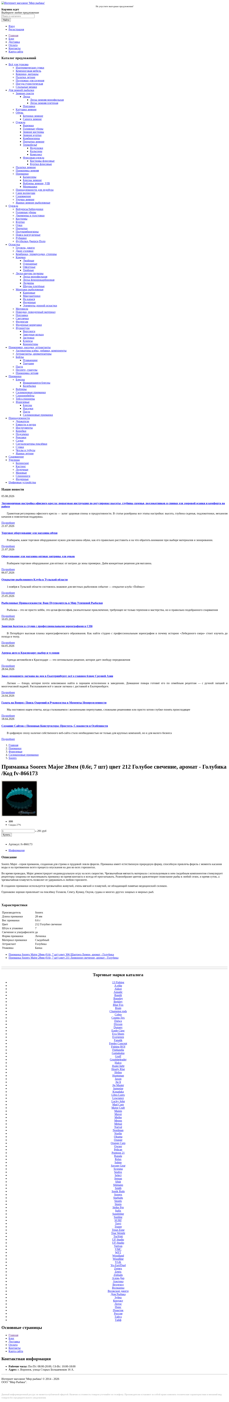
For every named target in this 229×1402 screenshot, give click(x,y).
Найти (6, 20)
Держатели (22, 421)
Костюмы (21, 218)
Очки (19, 225)
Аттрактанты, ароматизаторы (34, 353)
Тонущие (28, 363)
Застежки (28, 337)
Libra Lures (118, 1094)
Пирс (118, 1307)
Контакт (118, 1300)
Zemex (118, 1268)
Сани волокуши (25, 193)
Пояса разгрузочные (28, 234)
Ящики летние (25, 453)
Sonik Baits (118, 1191)
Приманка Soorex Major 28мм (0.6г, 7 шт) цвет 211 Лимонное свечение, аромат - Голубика (63, 957)
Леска (26, 96)
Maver (118, 1114)
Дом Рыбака (118, 1294)
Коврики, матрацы (27, 74)
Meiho (118, 1117)
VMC (118, 1249)
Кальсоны (36, 151)
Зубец (118, 1297)
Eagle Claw (118, 1030)
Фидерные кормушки (29, 324)
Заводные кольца (33, 334)
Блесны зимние (32, 180)
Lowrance (118, 1098)
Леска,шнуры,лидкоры (29, 273)
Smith (118, 1188)
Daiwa (118, 1020)
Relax (118, 1159)
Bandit (118, 995)
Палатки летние (25, 77)
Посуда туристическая (29, 83)
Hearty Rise (118, 1069)
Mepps (118, 1120)
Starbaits (118, 1197)
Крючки (21, 257)
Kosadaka (118, 1091)
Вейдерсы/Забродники (29, 209)
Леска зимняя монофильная (47, 99)
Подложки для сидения (30, 80)
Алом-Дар (118, 1278)
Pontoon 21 (118, 1152)
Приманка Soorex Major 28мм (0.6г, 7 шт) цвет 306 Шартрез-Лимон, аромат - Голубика (61, 954)
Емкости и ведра (26, 424)
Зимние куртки (32, 135)
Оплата (13, 45)
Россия (118, 1313)
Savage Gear (118, 1165)
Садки (19, 440)
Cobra (118, 1014)
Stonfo (118, 1200)
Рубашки (21, 238)
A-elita (118, 985)
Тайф (118, 1319)
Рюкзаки (21, 437)
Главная (13, 35)
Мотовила (22, 308)
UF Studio (118, 1239)
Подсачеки (22, 434)
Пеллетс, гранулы (26, 369)
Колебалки (29, 385)
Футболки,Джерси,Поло (30, 241)
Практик (118, 1310)
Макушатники (31, 295)
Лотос (118, 1303)
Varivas (118, 1245)
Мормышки (30, 186)
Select (118, 1175)
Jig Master (118, 1085)
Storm (118, 1204)
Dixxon (118, 1024)
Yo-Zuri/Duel (118, 1265)
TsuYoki (118, 1236)
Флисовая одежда (33, 157)
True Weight (118, 1233)
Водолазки (36, 148)
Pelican (118, 1149)
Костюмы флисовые (42, 160)
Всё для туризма (18, 64)
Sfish (118, 1181)
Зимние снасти (25, 93)
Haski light (118, 1065)
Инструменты (24, 427)
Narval (118, 1127)
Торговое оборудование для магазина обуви (29, 532)
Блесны (20, 379)
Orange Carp (118, 1143)
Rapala (118, 1155)
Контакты (15, 48)
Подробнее (8, 522)
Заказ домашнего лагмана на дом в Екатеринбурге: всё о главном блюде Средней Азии (57, 676)
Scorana (118, 1168)
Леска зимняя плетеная (44, 102)
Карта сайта (16, 51)
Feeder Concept (118, 1043)
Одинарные (30, 263)
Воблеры (21, 389)
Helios (118, 1072)
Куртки (20, 221)
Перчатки (22, 228)
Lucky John (118, 1101)
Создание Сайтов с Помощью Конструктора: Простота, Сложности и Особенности (54, 725)
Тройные (28, 270)
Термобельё (30, 144)
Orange (118, 1139)
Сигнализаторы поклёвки (31, 443)
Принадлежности (19, 418)
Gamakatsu (118, 1053)
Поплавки (29, 106)
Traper (118, 1226)
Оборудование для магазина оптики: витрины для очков (38, 556)
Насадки (28, 408)
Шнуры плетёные (34, 286)
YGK (118, 1262)
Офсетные (29, 266)
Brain (118, 1008)
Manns (118, 1110)
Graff (118, 1056)
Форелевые (23, 402)
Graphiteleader (118, 1059)
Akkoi (118, 988)
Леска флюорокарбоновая (38, 279)
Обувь (19, 112)
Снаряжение (23, 196)
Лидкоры (28, 283)
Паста (19, 366)
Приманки (22, 173)
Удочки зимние (25, 199)
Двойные (28, 260)
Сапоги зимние (32, 119)
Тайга (118, 1316)
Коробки (21, 430)
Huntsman (118, 1075)
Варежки (28, 125)
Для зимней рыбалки (21, 90)
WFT (118, 1252)
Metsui (118, 1123)
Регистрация (16, 29)
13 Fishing (118, 982)
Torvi (118, 1223)
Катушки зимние (26, 109)
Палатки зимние (26, 167)
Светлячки (22, 318)
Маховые (21, 472)
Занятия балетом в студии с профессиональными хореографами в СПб (46, 626)
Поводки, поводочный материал (35, 311)
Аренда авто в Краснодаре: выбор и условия (30, 652)
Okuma (118, 1136)
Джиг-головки (24, 250)
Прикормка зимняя (27, 170)
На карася (29, 299)
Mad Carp (118, 1104)
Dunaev (118, 1027)
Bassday (118, 998)
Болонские (22, 463)
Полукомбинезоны (27, 231)
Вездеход (118, 1284)
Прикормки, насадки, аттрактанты (30, 347)
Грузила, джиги (25, 247)
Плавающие (30, 360)
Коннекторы (30, 344)
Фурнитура (23, 328)
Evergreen (118, 1037)
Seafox (118, 1172)
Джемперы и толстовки (30, 215)
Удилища (14, 459)
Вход (12, 26)
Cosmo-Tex (118, 1017)
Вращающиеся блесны (36, 382)
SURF (118, 1220)
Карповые (29, 292)
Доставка (14, 41)
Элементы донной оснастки (40, 305)
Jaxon (118, 1078)
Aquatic (118, 991)
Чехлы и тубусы (25, 450)
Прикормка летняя (27, 373)
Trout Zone (118, 1229)
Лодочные (22, 469)
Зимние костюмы (33, 131)
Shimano (118, 1184)
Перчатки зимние (33, 141)
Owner (118, 1146)
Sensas (118, 1178)
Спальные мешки (26, 86)
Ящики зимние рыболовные (33, 202)
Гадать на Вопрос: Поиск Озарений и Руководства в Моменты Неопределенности (53, 702)
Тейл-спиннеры (25, 398)
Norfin (118, 1133)
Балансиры (29, 176)
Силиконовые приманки (31, 392)
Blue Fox (118, 1004)
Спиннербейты (25, 395)
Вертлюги (29, 331)
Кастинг (21, 466)
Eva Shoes (118, 1033)
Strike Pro (118, 1207)
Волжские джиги (118, 1291)
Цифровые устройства (22, 482)
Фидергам (22, 321)
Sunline (118, 1217)
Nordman (118, 1130)
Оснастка (14, 244)
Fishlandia (118, 1049)
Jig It (118, 1082)
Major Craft (118, 1107)
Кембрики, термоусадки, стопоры (36, 254)
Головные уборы (33, 128)
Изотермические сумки (30, 67)
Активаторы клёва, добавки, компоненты (41, 350)
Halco (118, 1062)
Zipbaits (118, 1274)
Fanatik (118, 1040)
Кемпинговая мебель (28, 70)
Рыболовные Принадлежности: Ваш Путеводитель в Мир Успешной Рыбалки (52, 602)
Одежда (20, 122)
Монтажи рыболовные (29, 289)
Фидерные (29, 302)
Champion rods (118, 1011)
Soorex (13, 757)
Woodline (118, 1258)
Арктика (118, 1281)
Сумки (20, 447)
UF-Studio (118, 1242)
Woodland (118, 1255)
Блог (11, 38)
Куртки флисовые (41, 164)
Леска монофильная (35, 276)
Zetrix (118, 1271)
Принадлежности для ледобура (34, 189)
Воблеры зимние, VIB (36, 183)
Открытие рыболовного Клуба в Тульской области (34, 579)
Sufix (118, 1210)
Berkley (118, 1001)
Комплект (36, 154)
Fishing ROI (118, 1046)
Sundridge (118, 1213)
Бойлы (20, 356)
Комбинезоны (31, 138)
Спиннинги (23, 475)
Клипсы (28, 340)
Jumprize (118, 1088)
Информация (17, 850)
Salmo (118, 1162)
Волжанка (118, 1287)
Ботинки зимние (33, 115)
